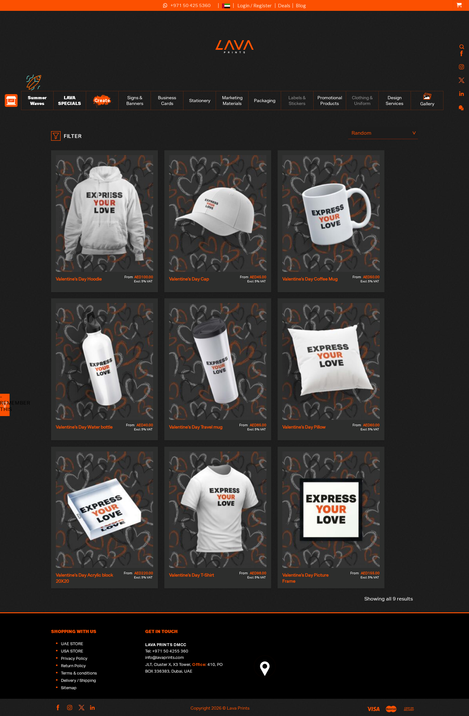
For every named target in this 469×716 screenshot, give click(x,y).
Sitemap (69, 687)
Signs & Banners (134, 100)
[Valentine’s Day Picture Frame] (331, 509)
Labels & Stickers (297, 100)
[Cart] (459, 5)
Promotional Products (329, 100)
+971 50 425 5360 (190, 5)
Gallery (427, 103)
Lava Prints (238, 708)
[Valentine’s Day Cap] (217, 213)
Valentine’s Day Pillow (303, 426)
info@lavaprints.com (164, 657)
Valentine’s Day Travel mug (195, 426)
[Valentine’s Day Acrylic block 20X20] (104, 509)
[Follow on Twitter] (460, 80)
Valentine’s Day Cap (189, 278)
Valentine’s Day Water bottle (84, 426)
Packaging (264, 100)
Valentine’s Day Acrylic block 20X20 (85, 578)
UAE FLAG (226, 8)
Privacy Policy (74, 658)
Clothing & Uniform (362, 100)
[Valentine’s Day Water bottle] (104, 361)
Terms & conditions (79, 673)
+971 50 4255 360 (170, 651)
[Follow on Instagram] (460, 67)
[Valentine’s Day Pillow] (331, 361)
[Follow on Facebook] (460, 54)
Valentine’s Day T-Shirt (191, 575)
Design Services (394, 100)
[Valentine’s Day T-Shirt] (217, 509)
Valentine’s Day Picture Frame (306, 578)
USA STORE (72, 651)
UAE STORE (72, 643)
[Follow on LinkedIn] (460, 94)
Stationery (199, 100)
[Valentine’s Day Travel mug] (217, 361)
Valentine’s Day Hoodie (79, 278)
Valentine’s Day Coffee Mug (310, 278)
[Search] (461, 47)
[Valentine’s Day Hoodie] (104, 213)
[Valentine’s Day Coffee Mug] (331, 213)
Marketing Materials (232, 100)
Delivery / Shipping (78, 680)
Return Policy (73, 665)
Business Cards (167, 100)
